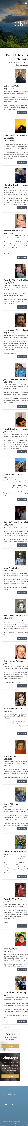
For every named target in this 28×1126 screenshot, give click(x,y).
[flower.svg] (6, 1104)
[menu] (25, 3)
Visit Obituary (22, 112)
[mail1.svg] (12, 1104)
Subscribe (10, 1046)
